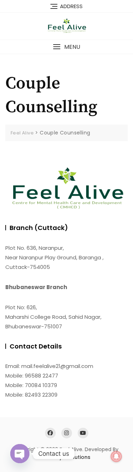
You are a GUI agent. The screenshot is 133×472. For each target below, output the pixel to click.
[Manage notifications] (116, 456)
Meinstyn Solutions (66, 457)
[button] (66, 47)
